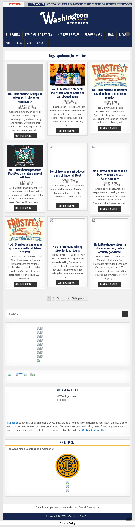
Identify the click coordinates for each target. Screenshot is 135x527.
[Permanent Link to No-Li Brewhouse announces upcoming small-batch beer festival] (25, 229)
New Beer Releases (68, 35)
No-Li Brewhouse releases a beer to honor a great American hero (110, 174)
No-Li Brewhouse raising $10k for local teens (67, 248)
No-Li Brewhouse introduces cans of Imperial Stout (67, 173)
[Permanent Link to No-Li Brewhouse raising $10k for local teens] (67, 231)
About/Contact (36, 43)
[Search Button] (128, 34)
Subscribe (12, 422)
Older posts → (79, 298)
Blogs (122, 35)
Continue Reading (26, 136)
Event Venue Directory (38, 35)
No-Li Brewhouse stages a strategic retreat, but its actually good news (110, 248)
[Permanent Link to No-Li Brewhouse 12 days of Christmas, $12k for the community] (25, 77)
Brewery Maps (93, 35)
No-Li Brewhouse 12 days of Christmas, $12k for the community (25, 97)
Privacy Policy (67, 523)
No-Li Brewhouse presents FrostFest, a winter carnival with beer (25, 173)
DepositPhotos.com (89, 507)
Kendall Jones (26, 106)
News (110, 35)
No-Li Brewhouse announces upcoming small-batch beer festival (25, 248)
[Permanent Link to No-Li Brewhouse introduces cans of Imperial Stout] (67, 156)
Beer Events (13, 35)
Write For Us (14, 43)
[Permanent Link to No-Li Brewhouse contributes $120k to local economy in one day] (110, 75)
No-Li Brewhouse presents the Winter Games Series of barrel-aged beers (67, 92)
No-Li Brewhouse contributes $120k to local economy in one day (110, 93)
